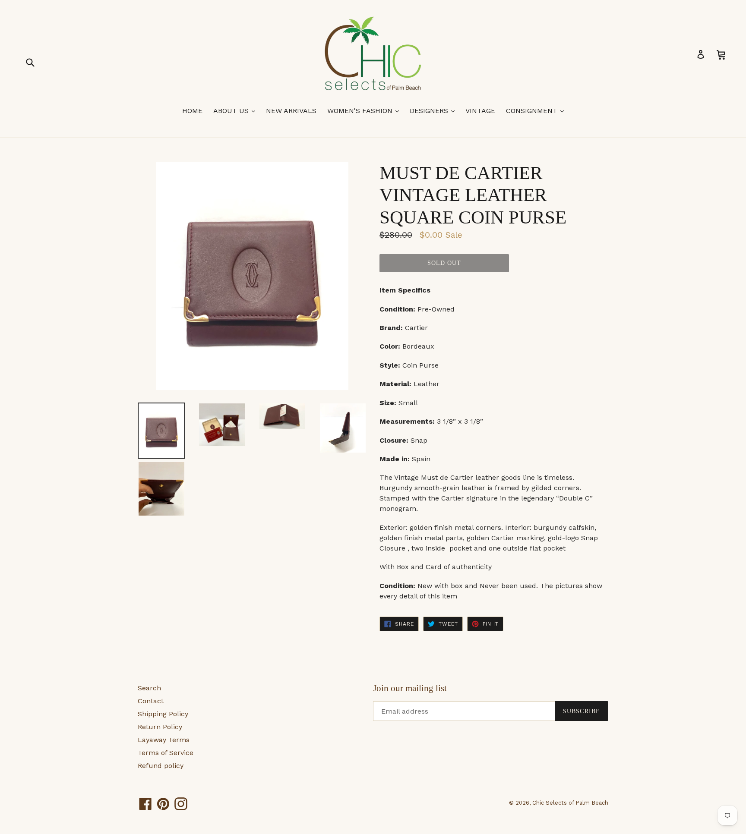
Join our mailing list (410, 688)
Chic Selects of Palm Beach (570, 802)
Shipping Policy (163, 714)
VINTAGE (480, 111)
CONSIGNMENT (537, 110)
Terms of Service (165, 753)
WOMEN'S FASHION (365, 110)
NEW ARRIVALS (291, 111)
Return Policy (160, 727)
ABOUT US (236, 110)
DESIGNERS (434, 110)
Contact (151, 701)
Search (149, 688)
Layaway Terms (164, 740)
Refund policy (160, 766)
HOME (192, 111)
